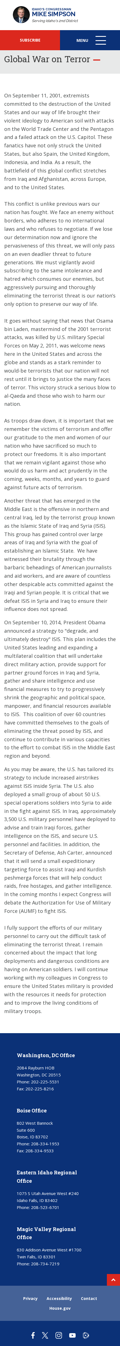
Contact (89, 1298)
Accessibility (59, 1298)
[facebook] (33, 1335)
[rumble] (86, 1335)
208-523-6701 (45, 1207)
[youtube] (72, 1335)
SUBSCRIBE (30, 40)
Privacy (30, 1298)
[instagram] (59, 1335)
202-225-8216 (39, 1088)
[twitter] (45, 1335)
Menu (91, 44)
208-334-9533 (39, 1150)
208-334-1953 (45, 1143)
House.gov (60, 1308)
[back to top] (113, 1280)
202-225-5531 (45, 1082)
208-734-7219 (45, 1263)
